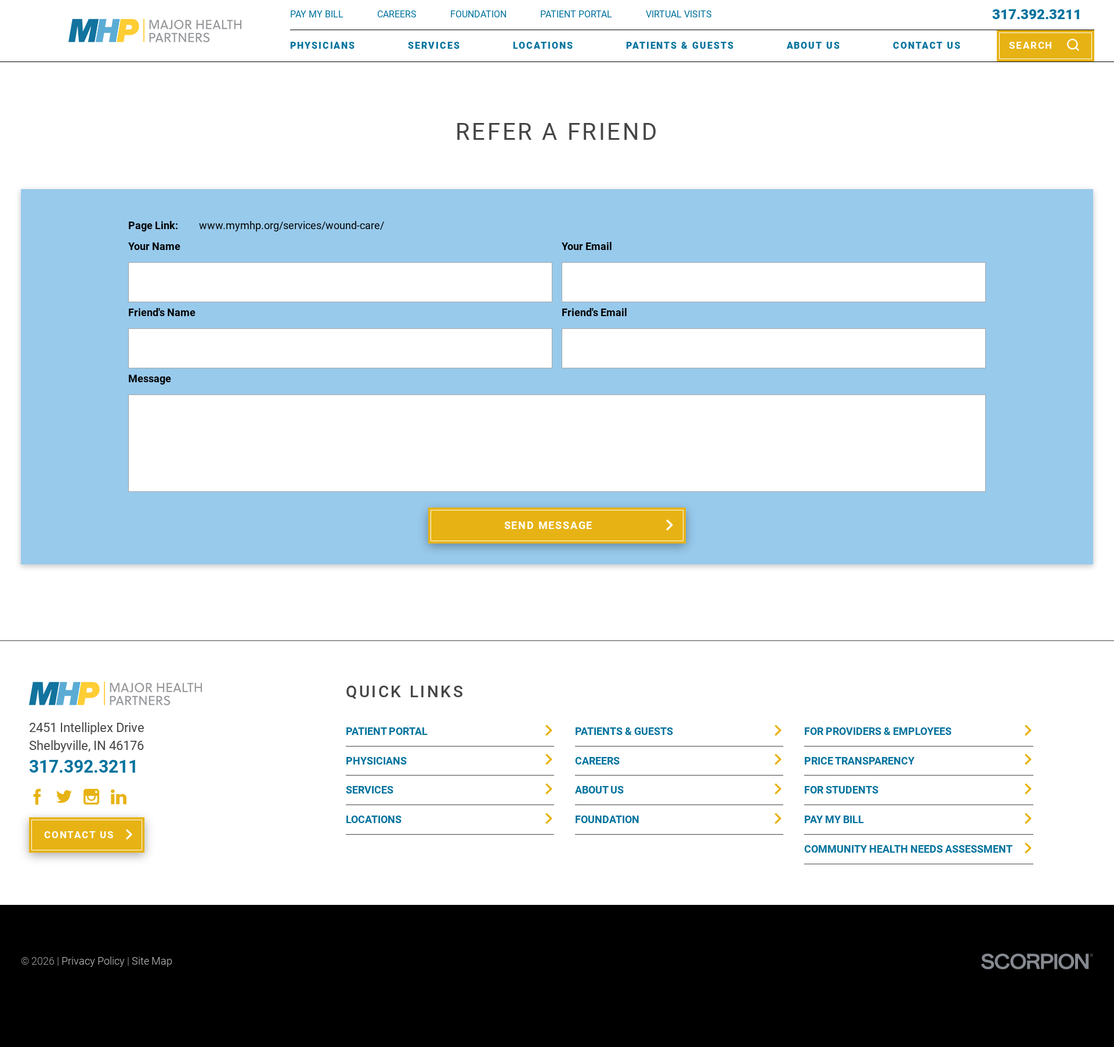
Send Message (549, 525)
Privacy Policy (93, 961)
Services (434, 45)
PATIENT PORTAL (576, 14)
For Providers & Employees (878, 731)
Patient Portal (387, 731)
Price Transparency (859, 761)
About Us (814, 45)
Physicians (323, 45)
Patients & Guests (680, 45)
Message (149, 379)
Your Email (587, 246)
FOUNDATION (478, 14)
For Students (841, 790)
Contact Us (927, 45)
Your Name (154, 246)
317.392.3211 (1037, 14)
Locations (543, 45)
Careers (397, 14)
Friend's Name (162, 312)
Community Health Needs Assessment (908, 849)
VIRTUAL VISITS (679, 14)
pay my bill (316, 14)
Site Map (152, 961)
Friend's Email (594, 312)
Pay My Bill (834, 819)
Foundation (607, 819)
